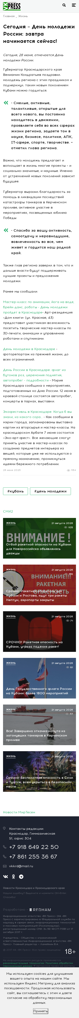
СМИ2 (8, 511)
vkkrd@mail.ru (21, 866)
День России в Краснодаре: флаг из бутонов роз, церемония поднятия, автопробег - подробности (34, 375)
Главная (9, 16)
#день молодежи (50, 491)
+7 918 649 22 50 (34, 846)
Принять (40, 1011)
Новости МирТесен (19, 812)
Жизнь (23, 16)
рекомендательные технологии (23, 963)
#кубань (15, 491)
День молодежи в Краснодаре (29, 349)
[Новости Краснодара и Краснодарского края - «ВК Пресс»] (12, 6)
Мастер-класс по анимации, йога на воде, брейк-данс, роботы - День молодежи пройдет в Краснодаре (38, 307)
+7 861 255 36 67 (33, 856)
